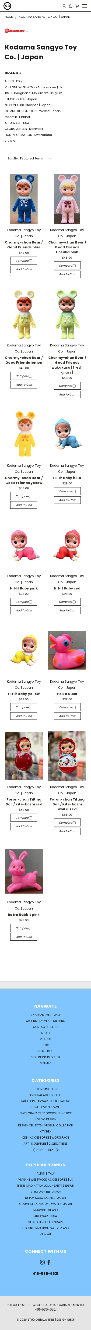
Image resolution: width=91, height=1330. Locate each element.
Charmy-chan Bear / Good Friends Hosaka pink (67, 247)
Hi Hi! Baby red (67, 588)
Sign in (36, 1057)
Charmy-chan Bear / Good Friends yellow (24, 480)
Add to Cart (24, 269)
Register (53, 1057)
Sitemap (45, 1063)
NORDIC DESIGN (45, 1119)
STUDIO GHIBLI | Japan (21, 99)
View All (10, 140)
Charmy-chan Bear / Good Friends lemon (24, 360)
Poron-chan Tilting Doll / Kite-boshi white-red (67, 804)
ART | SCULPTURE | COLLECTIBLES (46, 1144)
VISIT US (45, 1039)
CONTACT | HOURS (45, 1027)
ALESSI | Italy (13, 81)
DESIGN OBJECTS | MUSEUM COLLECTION (45, 1125)
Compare (22, 261)
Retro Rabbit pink (24, 914)
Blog (45, 1045)
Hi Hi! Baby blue (67, 478)
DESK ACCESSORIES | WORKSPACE (45, 1137)
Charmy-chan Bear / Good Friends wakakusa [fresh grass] (67, 365)
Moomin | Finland (17, 117)
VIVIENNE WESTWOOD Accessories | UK (34, 87)
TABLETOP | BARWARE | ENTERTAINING (45, 1101)
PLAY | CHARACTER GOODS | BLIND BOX (46, 1113)
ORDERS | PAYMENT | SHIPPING (45, 1021)
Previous (7, 1325)
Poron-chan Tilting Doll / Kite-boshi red (24, 802)
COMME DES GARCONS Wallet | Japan (33, 111)
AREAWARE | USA (17, 123)
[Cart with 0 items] (77, 6)
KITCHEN (45, 1131)
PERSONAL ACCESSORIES (46, 1095)
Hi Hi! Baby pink (24, 588)
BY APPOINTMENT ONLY (45, 1015)
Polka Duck (67, 693)
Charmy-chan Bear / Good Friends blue (24, 245)
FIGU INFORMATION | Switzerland (28, 135)
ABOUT (45, 1033)
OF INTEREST (45, 1051)
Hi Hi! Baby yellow (24, 693)
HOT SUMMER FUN (45, 1089)
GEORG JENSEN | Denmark (24, 129)
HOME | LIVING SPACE (46, 1107)
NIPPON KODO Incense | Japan (27, 105)
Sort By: (12, 158)
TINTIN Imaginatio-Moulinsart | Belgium (33, 93)
